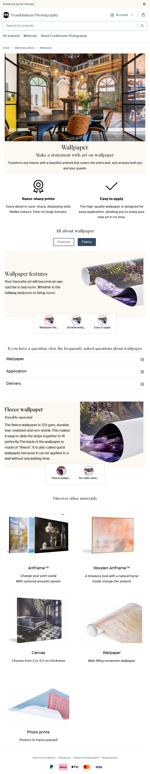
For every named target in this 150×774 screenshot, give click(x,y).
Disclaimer (64, 757)
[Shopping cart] (143, 15)
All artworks (11, 36)
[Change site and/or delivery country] (144, 4)
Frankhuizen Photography (34, 15)
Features (63, 242)
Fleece (87, 242)
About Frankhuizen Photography (64, 36)
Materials (30, 36)
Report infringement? (86, 757)
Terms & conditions (43, 757)
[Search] (142, 25)
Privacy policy (110, 757)
